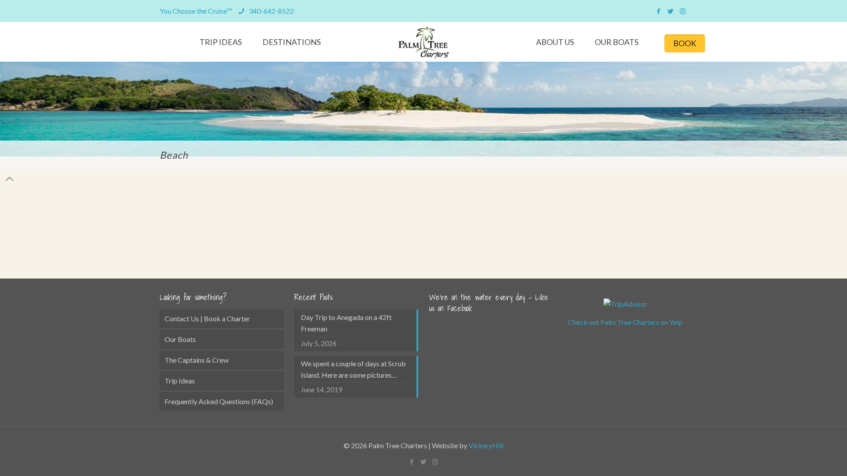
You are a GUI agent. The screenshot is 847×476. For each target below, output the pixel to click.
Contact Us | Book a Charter (207, 318)
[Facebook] (658, 11)
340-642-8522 (270, 11)
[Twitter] (670, 11)
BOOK (684, 43)
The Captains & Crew (197, 360)
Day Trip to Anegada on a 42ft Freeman (346, 323)
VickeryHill (485, 445)
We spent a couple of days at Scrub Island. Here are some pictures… (353, 369)
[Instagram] (682, 11)
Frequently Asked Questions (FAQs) (219, 401)
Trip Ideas (180, 380)
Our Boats (180, 339)
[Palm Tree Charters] (423, 43)
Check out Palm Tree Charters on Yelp (625, 322)
